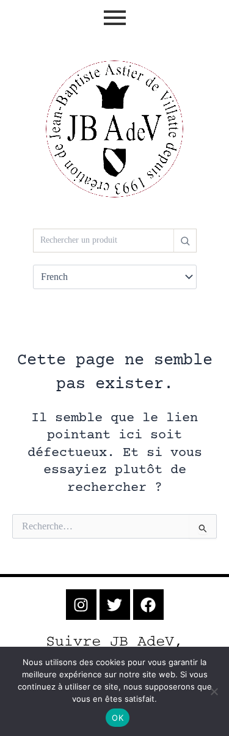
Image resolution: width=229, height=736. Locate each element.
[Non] (214, 691)
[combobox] (104, 240)
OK (117, 718)
